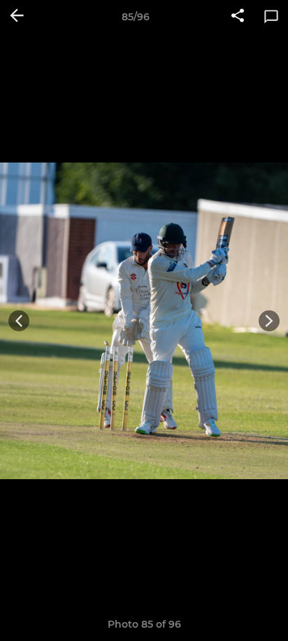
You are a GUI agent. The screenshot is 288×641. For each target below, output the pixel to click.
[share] (237, 17)
